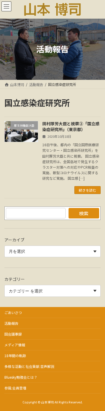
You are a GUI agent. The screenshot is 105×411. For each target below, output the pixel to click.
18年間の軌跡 (15, 355)
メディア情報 (14, 344)
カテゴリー (14, 279)
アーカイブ (14, 240)
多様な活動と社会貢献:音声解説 (29, 366)
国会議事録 (13, 333)
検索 (83, 213)
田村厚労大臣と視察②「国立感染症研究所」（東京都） (70, 126)
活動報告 (11, 323)
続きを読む (87, 190)
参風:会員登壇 (15, 387)
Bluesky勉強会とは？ (20, 377)
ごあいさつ (13, 312)
